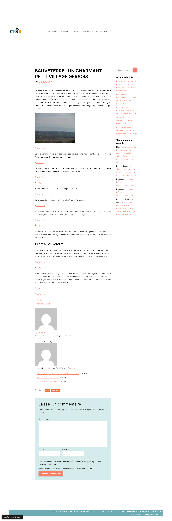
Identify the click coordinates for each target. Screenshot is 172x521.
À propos (40, 300)
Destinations (52, 31)
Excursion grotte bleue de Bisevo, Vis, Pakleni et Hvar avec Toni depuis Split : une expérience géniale (125, 208)
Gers (47, 390)
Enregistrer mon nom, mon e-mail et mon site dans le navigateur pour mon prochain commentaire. (70, 463)
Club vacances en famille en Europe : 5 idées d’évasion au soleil (126, 130)
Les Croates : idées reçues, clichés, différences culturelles (126, 182)
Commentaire (45, 419)
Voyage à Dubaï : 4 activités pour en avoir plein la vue (125, 120)
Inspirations (64, 31)
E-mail (65, 449)
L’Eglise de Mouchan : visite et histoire (48, 378)
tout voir (72, 368)
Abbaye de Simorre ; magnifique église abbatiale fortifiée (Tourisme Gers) (58, 374)
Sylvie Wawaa (45, 82)
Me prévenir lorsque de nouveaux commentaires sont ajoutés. (66, 469)
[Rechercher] (135, 70)
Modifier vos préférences (12, 517)
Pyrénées (55, 390)
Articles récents (43, 304)
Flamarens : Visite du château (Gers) (47, 382)
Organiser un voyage (82, 31)
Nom (41, 449)
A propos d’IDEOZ (103, 31)
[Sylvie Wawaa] (46, 330)
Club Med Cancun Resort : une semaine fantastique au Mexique (126, 110)
